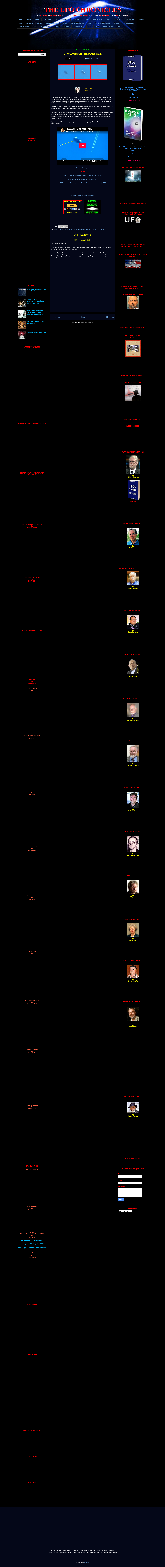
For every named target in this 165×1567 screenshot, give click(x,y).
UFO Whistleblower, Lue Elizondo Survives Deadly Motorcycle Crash (36, 301)
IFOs (20, 23)
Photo (75, 229)
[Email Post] (55, 226)
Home (83, 317)
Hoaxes (141, 19)
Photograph (82, 229)
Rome (88, 229)
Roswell (66, 27)
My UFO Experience (52, 23)
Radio (35, 27)
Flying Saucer (68, 229)
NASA (65, 23)
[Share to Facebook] (67, 226)
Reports (57, 27)
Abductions (47, 19)
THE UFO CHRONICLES (82, 9)
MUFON (39, 23)
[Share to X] (64, 226)
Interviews (29, 23)
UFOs (97, 27)
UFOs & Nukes (108, 27)
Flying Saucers (130, 19)
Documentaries (98, 19)
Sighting (93, 229)
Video (102, 229)
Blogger (86, 1562)
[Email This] (59, 226)
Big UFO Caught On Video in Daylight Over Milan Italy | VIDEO (82, 175)
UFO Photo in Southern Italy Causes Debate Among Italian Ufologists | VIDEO (82, 183)
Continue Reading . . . (82, 168)
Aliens (37, 19)
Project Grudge (24, 27)
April (61, 229)
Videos (119, 27)
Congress (76, 19)
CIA (56, 19)
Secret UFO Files (79, 27)
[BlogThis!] (62, 226)
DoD (108, 19)
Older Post (110, 317)
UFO (98, 229)
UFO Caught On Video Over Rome (83, 53)
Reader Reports (46, 27)
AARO (21, 19)
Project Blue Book (128, 23)
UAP (90, 27)
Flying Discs (118, 19)
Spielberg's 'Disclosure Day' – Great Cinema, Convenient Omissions (35, 312)
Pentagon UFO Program (102, 23)
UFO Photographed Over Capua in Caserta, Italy (82, 179)
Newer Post (55, 317)
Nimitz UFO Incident (77, 23)
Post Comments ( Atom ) (86, 322)
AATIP (29, 19)
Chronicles (65, 19)
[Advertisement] (82, 37)
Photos (116, 23)
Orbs (89, 23)
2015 (58, 229)
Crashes (86, 19)
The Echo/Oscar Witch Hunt (36, 332)
